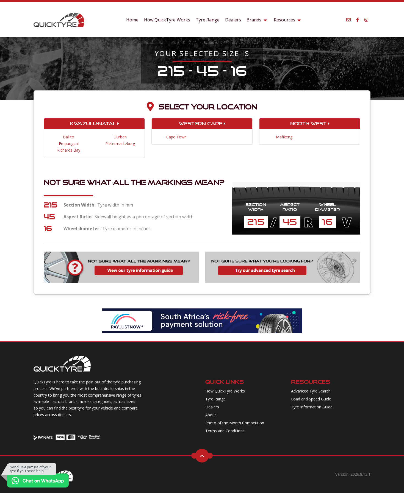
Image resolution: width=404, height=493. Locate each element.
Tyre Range (208, 20)
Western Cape (201, 123)
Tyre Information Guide (312, 407)
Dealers (233, 20)
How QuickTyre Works (167, 20)
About (210, 414)
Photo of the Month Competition (234, 422)
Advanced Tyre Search (311, 391)
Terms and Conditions (225, 430)
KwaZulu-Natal (93, 123)
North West (309, 123)
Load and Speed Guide (311, 399)
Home (132, 20)
